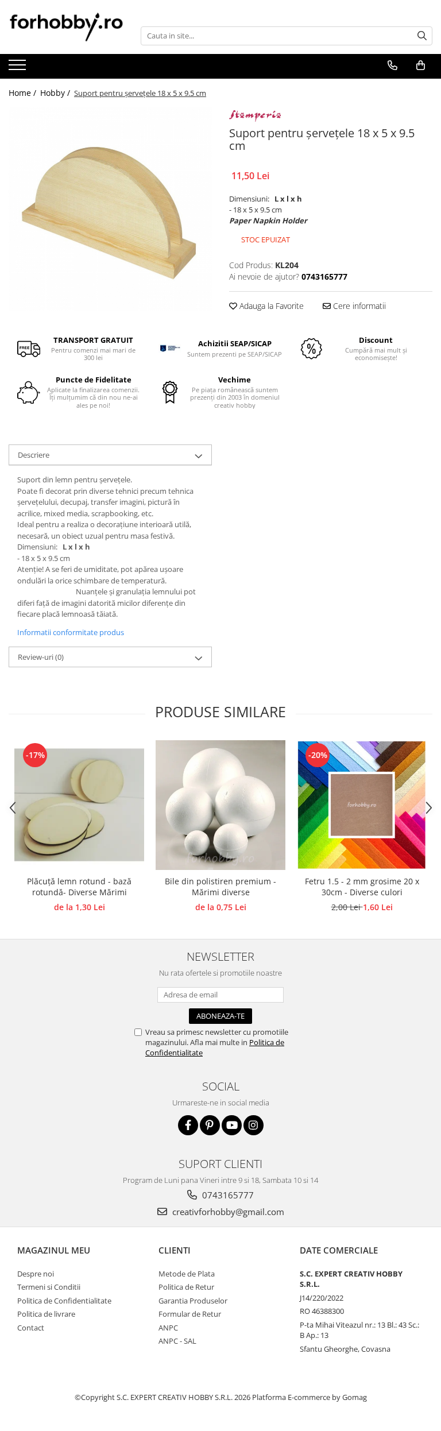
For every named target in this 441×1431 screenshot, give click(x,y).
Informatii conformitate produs (70, 632)
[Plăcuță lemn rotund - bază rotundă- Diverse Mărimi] (79, 805)
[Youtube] (232, 1125)
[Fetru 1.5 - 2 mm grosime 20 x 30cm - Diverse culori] (362, 805)
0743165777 (227, 1195)
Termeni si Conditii (48, 1287)
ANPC (168, 1327)
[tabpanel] (110, 209)
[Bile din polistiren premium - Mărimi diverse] (220, 805)
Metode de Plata (186, 1273)
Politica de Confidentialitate (64, 1300)
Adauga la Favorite (270, 305)
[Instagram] (253, 1125)
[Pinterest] (210, 1125)
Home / (23, 92)
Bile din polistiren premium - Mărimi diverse (220, 887)
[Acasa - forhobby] (66, 26)
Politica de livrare (46, 1314)
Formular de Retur (189, 1314)
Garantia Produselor (192, 1300)
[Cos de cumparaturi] (420, 65)
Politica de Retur (186, 1287)
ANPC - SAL (177, 1341)
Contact (30, 1327)
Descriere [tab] (33, 455)
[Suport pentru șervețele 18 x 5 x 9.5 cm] (110, 209)
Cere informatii (358, 305)
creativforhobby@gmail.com (227, 1211)
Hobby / (56, 92)
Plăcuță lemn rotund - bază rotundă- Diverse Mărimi (79, 887)
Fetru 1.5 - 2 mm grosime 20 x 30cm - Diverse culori (362, 887)
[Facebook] (188, 1125)
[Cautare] (422, 35)
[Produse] (19, 68)
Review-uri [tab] (41, 657)
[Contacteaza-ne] (392, 65)
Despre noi (35, 1273)
